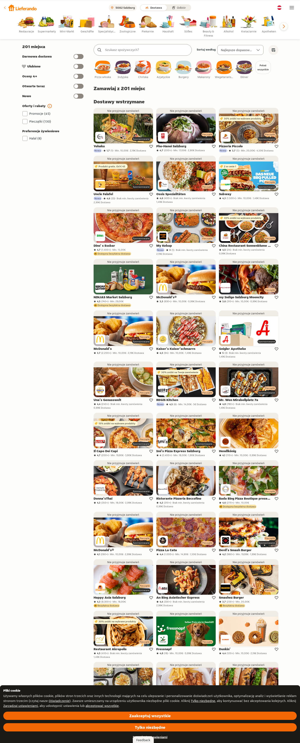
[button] (20, 7)
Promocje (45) (40, 113)
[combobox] (146, 49)
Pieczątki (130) (40, 121)
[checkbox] (103, 70)
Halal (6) (35, 138)
